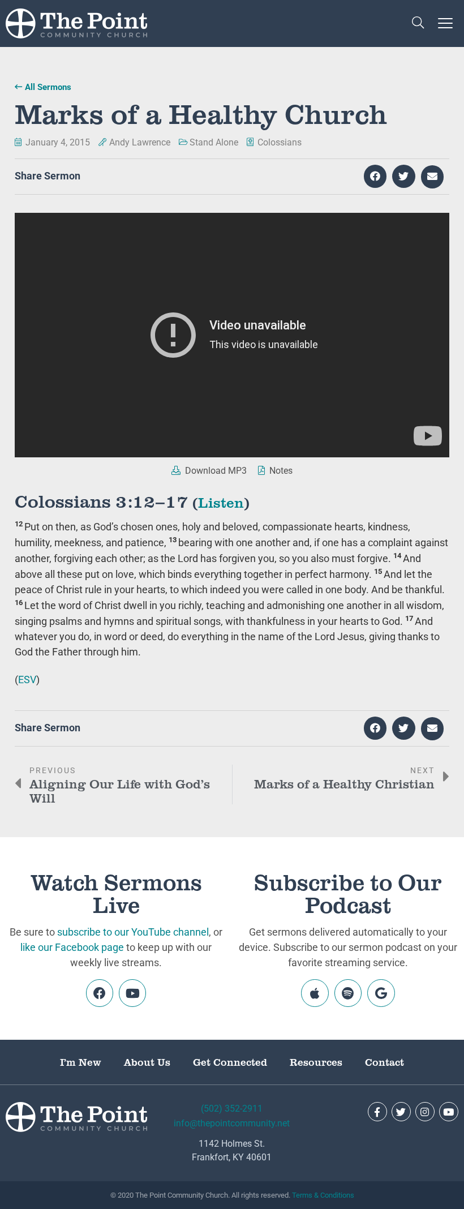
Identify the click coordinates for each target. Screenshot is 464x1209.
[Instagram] (425, 1111)
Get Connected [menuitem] (230, 1062)
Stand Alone (214, 142)
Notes (280, 470)
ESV (27, 679)
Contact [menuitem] (384, 1062)
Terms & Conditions (323, 1195)
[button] (418, 23)
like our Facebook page (72, 947)
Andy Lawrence (139, 142)
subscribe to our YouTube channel (133, 932)
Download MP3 (215, 470)
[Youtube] (132, 992)
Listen (221, 502)
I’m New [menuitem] (80, 1062)
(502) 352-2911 (232, 1108)
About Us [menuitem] (147, 1062)
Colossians (279, 142)
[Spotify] (348, 992)
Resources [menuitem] (316, 1062)
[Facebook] (99, 992)
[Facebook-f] (377, 1111)
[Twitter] (401, 1111)
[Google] (380, 992)
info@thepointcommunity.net (232, 1123)
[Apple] (314, 992)
